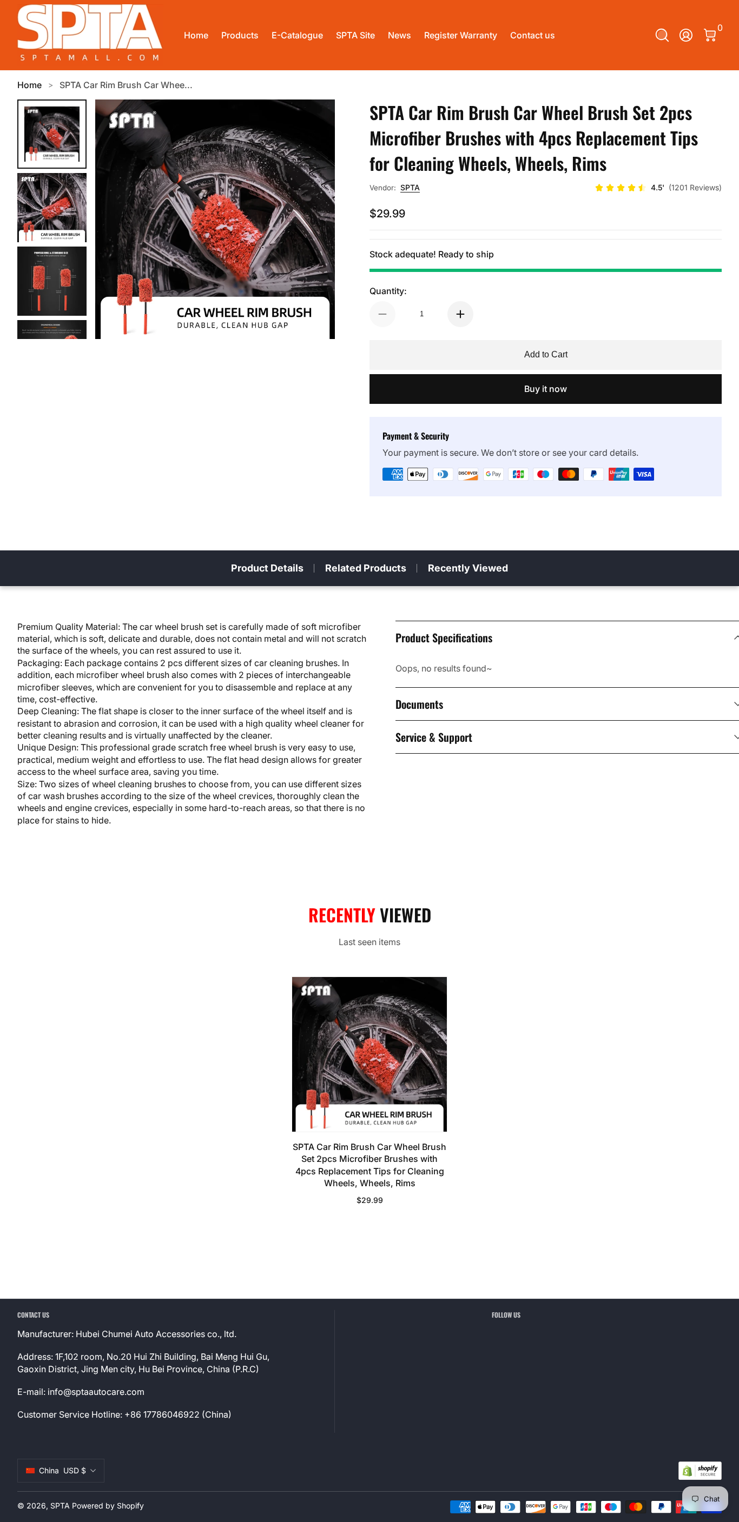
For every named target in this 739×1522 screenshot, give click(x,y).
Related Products (365, 568)
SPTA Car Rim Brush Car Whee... (126, 84)
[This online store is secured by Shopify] (700, 1470)
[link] (658, 187)
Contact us (532, 35)
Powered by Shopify (108, 1505)
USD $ (62, 1470)
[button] (662, 35)
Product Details (267, 568)
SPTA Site (355, 35)
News (399, 35)
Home (196, 35)
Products (240, 35)
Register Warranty (460, 35)
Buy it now (545, 388)
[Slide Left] (117, 219)
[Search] (662, 35)
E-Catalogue (297, 35)
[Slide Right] (313, 219)
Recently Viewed (468, 568)
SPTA (410, 187)
